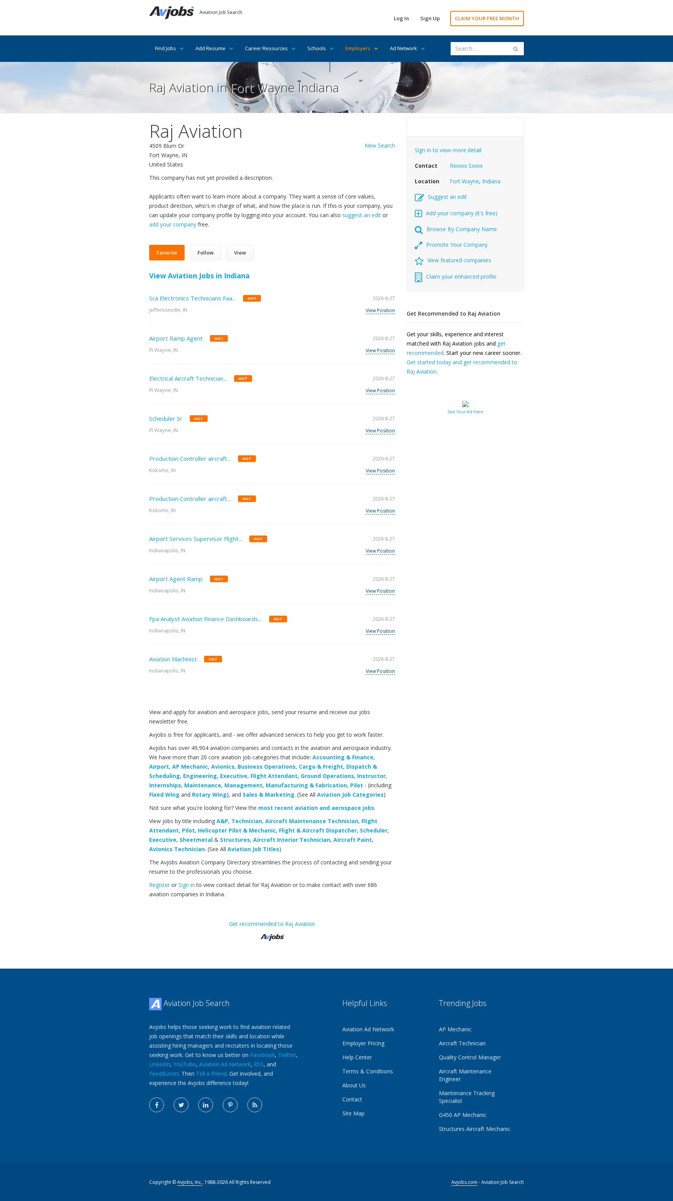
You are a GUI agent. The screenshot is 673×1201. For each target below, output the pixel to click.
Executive (233, 776)
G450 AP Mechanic (462, 1114)
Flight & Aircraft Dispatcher (318, 830)
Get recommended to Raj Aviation (272, 923)
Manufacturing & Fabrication (306, 785)
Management (243, 785)
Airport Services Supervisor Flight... (195, 539)
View (240, 252)
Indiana (491, 181)
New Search (380, 145)
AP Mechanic (190, 766)
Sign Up (430, 18)
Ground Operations (327, 776)
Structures (235, 839)
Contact (352, 1099)
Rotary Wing (209, 794)
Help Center (357, 1057)
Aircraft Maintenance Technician (311, 821)
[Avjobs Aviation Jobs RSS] (254, 1104)
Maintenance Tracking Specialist (467, 1096)
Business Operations (267, 766)
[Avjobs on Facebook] (156, 1104)
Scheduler (374, 830)
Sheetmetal (196, 839)
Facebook (262, 1055)
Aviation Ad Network (225, 1064)
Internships (165, 785)
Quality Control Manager (470, 1057)
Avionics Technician (177, 849)
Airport (159, 766)
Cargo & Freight (321, 766)
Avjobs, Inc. (189, 1182)
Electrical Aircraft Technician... (188, 378)
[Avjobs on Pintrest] (230, 1104)
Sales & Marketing (268, 794)
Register (159, 884)
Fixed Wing (164, 794)
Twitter (287, 1055)
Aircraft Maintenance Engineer (465, 1075)
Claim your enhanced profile (461, 276)
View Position (380, 310)
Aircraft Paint (352, 839)
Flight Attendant (274, 776)
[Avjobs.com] (272, 934)
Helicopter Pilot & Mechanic (237, 830)
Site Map (353, 1113)
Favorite (167, 252)
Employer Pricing (363, 1043)
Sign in (186, 884)
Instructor (371, 776)
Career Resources (266, 48)
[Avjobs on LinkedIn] (205, 1104)
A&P (222, 821)
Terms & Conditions (367, 1071)
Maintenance (202, 785)
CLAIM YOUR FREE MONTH (487, 18)
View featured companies (459, 260)
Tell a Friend (211, 1073)
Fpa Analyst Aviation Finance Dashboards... (205, 619)
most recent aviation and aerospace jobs (316, 807)
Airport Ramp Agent (176, 338)
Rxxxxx (458, 165)
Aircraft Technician (462, 1043)
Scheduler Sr (165, 418)
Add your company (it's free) (461, 213)
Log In (401, 18)
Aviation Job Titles (253, 849)
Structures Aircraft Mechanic (474, 1129)
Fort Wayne (464, 181)
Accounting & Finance (342, 757)
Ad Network (403, 48)
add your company (172, 224)
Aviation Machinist (173, 659)
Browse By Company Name (461, 229)
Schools (316, 48)
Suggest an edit (447, 196)
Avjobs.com (464, 1182)
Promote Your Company (457, 244)
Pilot (356, 785)
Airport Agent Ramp (176, 579)
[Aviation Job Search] (171, 12)
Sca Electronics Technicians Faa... (192, 298)
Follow (205, 252)
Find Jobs (165, 48)
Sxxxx (476, 165)
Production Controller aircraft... (190, 458)
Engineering (200, 776)
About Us (354, 1085)
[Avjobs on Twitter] (181, 1104)
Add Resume (211, 48)
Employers (357, 48)
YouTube (184, 1064)
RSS (259, 1064)
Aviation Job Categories (350, 794)
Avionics (222, 766)
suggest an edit (361, 215)
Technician (246, 821)
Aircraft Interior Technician (291, 839)
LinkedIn (159, 1064)
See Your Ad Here (465, 411)
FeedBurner (164, 1073)
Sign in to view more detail (448, 150)
